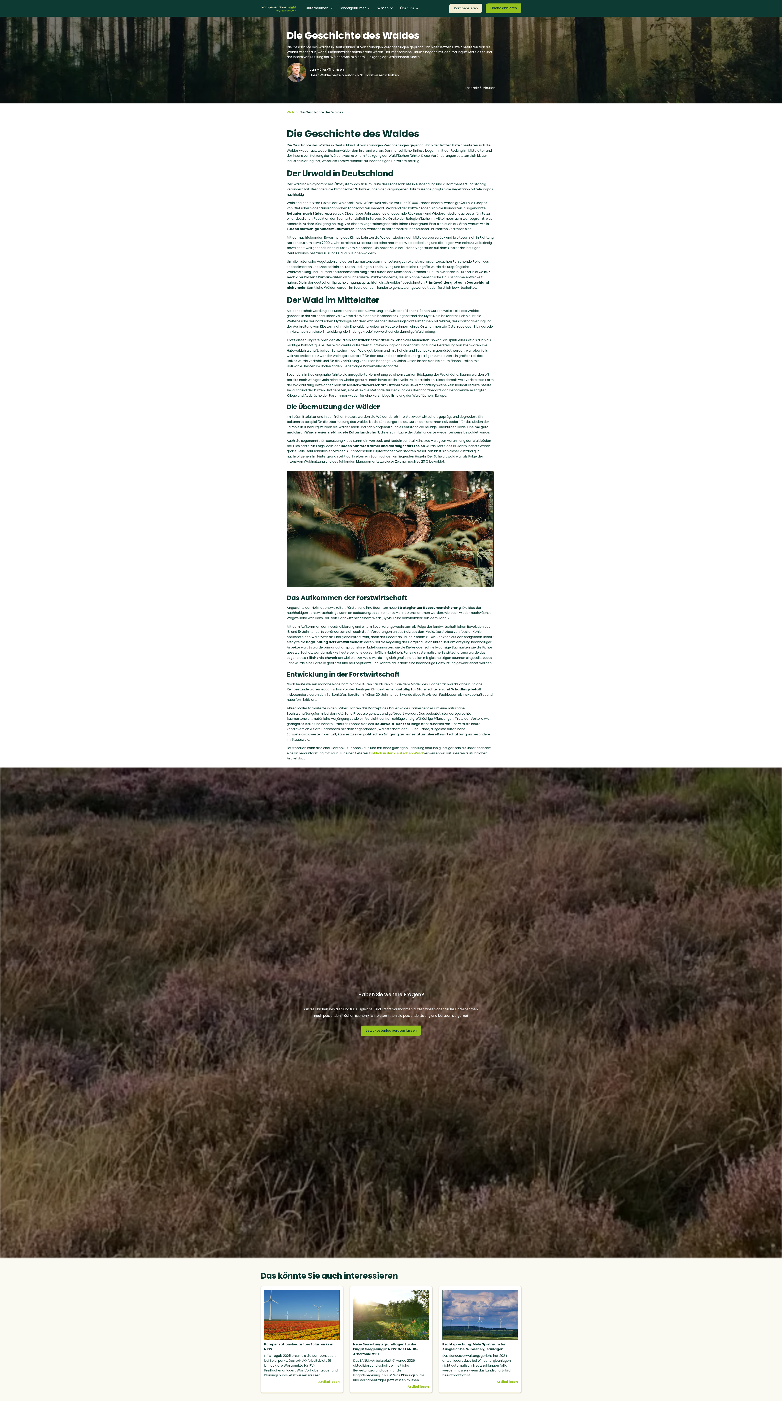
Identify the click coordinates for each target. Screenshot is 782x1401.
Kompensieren (466, 8)
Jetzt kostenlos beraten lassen (391, 1030)
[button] (319, 8)
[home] (279, 8)
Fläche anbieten (503, 8)
